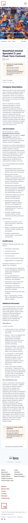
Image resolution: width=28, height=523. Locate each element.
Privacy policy (10, 462)
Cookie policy (18, 462)
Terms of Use (11, 517)
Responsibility (5, 474)
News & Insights (19, 476)
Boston (3, 487)
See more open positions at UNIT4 (14, 446)
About (3, 470)
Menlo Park (5, 489)
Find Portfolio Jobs (7, 480)
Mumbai (4, 496)
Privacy (3, 517)
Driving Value (18, 474)
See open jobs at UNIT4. (13, 67)
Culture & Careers (7, 478)
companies (4, 41)
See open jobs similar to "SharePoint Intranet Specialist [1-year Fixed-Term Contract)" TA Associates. (15, 72)
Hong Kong (5, 498)
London (4, 494)
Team (16, 470)
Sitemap (19, 517)
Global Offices (5, 476)
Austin (3, 491)
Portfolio (17, 472)
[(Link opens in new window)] (2, 519)
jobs (9, 41)
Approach (4, 472)
